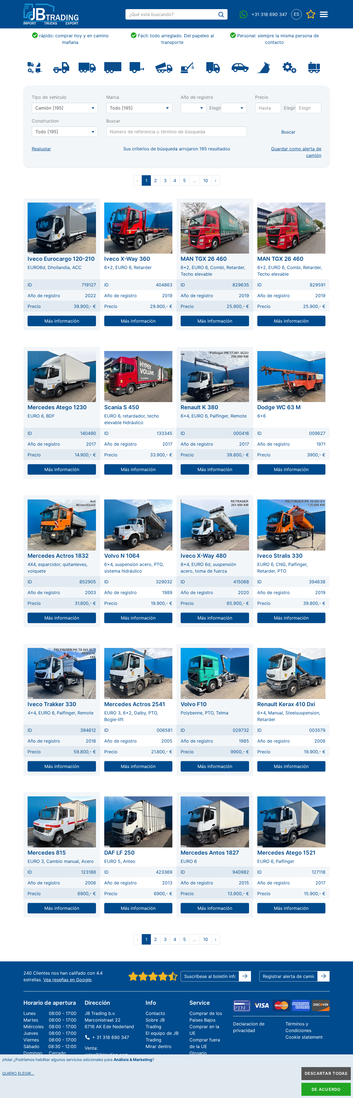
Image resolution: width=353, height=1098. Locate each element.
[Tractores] (61, 67)
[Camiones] (87, 67)
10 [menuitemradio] (205, 180)
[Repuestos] (289, 67)
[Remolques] (137, 67)
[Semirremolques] (112, 67)
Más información (61, 321)
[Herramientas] (314, 67)
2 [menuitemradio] (155, 180)
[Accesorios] (263, 67)
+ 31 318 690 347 (110, 1037)
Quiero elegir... (18, 1073)
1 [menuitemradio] (146, 180)
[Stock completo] (35, 67)
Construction (45, 121)
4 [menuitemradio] (174, 180)
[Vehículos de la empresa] (213, 67)
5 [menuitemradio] (184, 180)
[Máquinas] (187, 67)
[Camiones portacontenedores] (163, 67)
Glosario (198, 1053)
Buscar (113, 121)
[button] (296, 14)
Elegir (215, 108)
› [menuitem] (215, 180)
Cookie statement (304, 1037)
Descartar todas (326, 1073)
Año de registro (197, 97)
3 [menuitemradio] (165, 180)
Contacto (155, 1013)
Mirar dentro (159, 1046)
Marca (112, 97)
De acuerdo (326, 1089)
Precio (261, 97)
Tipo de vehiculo (49, 97)
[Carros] (240, 67)
